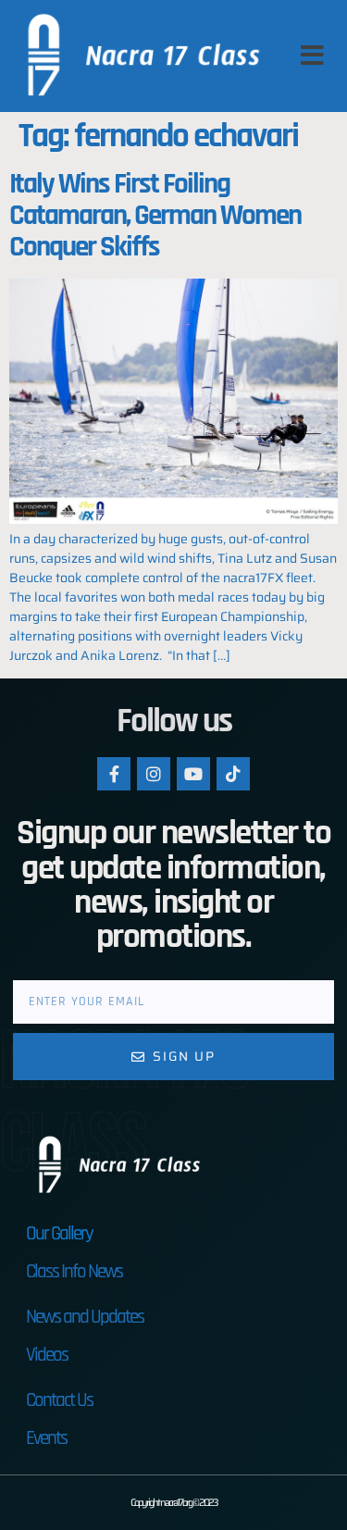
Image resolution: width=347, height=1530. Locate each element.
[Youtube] (193, 773)
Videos (47, 1354)
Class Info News (74, 1271)
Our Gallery (59, 1233)
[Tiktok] (233, 773)
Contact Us (59, 1399)
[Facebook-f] (113, 773)
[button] (312, 55)
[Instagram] (153, 773)
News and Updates (84, 1316)
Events (46, 1437)
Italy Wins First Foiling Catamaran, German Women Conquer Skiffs (155, 216)
